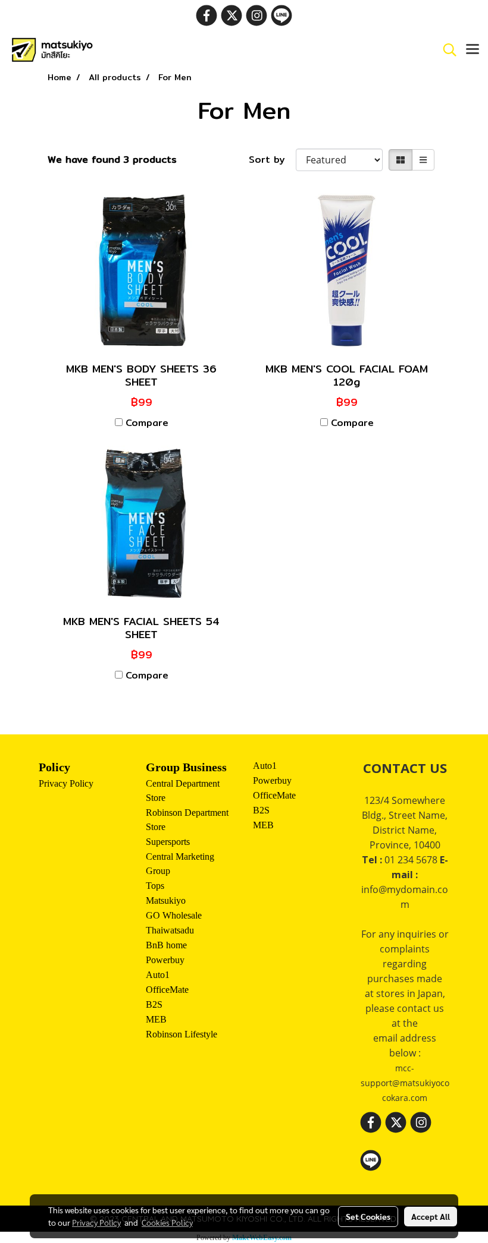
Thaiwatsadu (170, 930)
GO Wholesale (174, 915)
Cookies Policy (167, 1222)
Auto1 (158, 975)
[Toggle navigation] (472, 50)
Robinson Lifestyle (181, 1034)
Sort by (272, 160)
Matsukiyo (166, 900)
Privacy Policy (66, 783)
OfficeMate (167, 990)
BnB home (166, 945)
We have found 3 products (112, 160)
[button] (446, 49)
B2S (154, 1004)
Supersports (168, 842)
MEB (156, 1019)
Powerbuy (165, 960)
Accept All (430, 1216)
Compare (147, 423)
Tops (155, 886)
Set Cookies (368, 1216)
